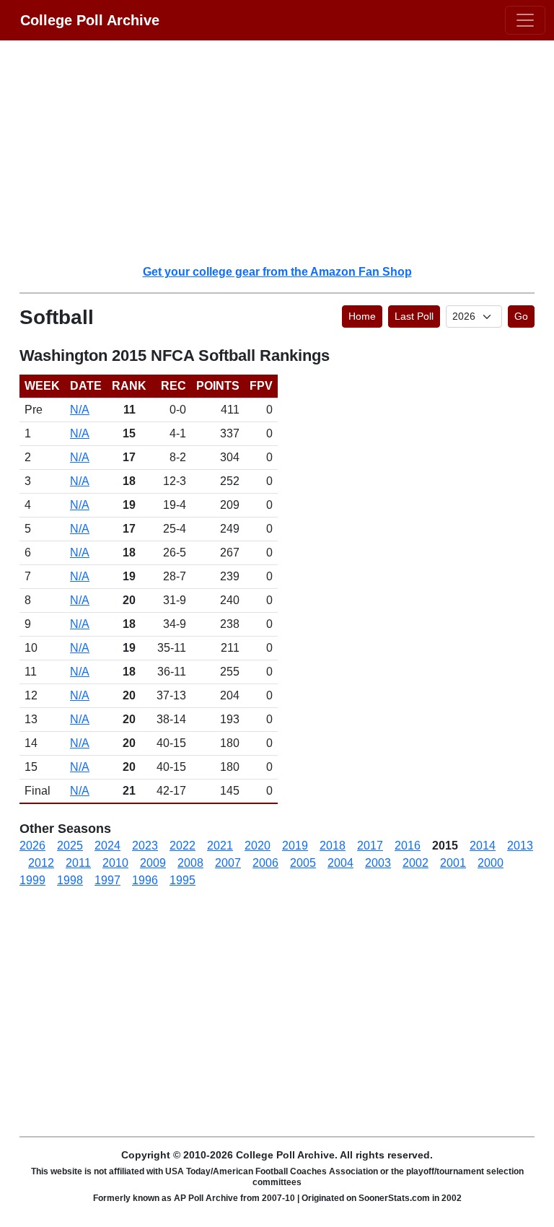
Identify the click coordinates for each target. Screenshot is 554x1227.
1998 (70, 880)
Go (521, 316)
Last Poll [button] (414, 316)
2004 (340, 863)
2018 (333, 845)
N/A (79, 409)
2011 (78, 863)
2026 (32, 845)
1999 (32, 880)
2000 (491, 863)
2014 (483, 845)
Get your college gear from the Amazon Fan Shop (277, 272)
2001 (453, 863)
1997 (107, 880)
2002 (415, 863)
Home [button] (362, 316)
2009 (153, 863)
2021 (220, 845)
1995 (182, 880)
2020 (258, 845)
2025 (70, 845)
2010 (115, 863)
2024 (107, 845)
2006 (265, 863)
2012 (41, 863)
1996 (145, 880)
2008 (190, 863)
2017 (370, 845)
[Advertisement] (285, 152)
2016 (408, 845)
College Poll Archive (89, 20)
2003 (378, 863)
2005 (303, 863)
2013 (520, 845)
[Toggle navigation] (525, 20)
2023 (145, 845)
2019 (295, 845)
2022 (182, 845)
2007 (228, 863)
